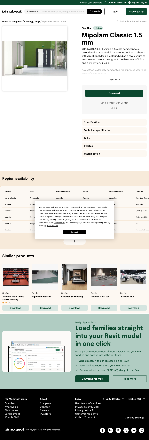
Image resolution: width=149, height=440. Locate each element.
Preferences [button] (52, 226)
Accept (74, 232)
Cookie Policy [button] (59, 222)
